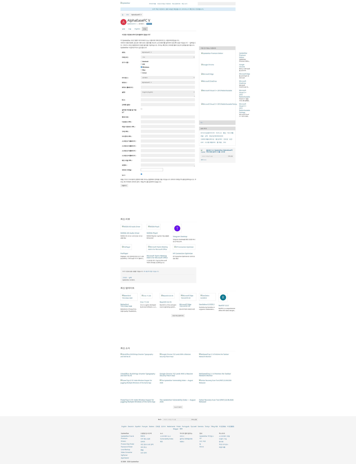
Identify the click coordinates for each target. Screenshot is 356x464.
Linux (144, 73)
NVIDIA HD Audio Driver (130, 233)
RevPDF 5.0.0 (224, 305)
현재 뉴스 (203, 160)
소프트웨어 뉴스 (165, 436)
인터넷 (226, 139)
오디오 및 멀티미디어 (208, 133)
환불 (142, 450)
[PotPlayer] (126, 247)
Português (185, 426)
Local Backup (125, 450)
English (124, 426)
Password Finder (127, 447)
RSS (161, 442)
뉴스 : (160, 419)
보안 (230, 139)
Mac (143, 70)
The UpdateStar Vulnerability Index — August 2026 (178, 401)
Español (138, 426)
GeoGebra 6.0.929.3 (206, 304)
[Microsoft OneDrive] (209, 81)
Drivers (123, 441)
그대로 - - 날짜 (127, 277)
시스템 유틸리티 (210, 142)
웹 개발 (219, 142)
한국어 (163, 426)
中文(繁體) (230, 426)
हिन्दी (181, 429)
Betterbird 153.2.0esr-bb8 (126, 305)
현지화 (221, 442)
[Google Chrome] (208, 65)
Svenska (200, 426)
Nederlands (171, 426)
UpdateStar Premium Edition (243, 55)
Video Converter (126, 452)
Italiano (151, 426)
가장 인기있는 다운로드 (164, 4)
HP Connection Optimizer (183, 253)
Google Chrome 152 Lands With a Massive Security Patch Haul (176, 375)
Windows (145, 67)
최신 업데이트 (176, 4)
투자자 (201, 447)
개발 (202, 136)
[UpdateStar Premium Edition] (212, 53)
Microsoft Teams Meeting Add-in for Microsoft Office (157, 257)
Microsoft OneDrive (242, 82)
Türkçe (207, 426)
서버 (202, 142)
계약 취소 (144, 447)
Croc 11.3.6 (144, 302)
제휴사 (182, 442)
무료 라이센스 (223, 444)
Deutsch (131, 426)
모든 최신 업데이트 (178, 315)
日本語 (158, 426)
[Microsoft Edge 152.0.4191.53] (188, 297)
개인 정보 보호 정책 (147, 444)
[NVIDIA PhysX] (153, 227)
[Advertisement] (158, 201)
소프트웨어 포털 (224, 436)
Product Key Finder (127, 444)
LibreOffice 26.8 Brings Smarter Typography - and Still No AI (138, 375)
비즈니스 (219, 133)
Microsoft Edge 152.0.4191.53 (185, 305)
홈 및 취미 (219, 139)
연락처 (143, 442)
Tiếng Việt (214, 426)
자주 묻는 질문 (145, 439)
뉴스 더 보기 (178, 407)
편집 (144, 29)
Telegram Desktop (180, 236)
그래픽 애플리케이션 (207, 139)
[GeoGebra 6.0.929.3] (207, 297)
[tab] (124, 29)
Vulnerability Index (166, 439)
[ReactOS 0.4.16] (167, 296)
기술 (129, 29)
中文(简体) (222, 426)
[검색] (233, 3)
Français (145, 426)
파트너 (182, 436)
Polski (179, 426)
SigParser (124, 455)
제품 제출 (222, 447)
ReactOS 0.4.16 (165, 302)
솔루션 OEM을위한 (186, 439)
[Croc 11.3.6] (146, 296)
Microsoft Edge (244, 74)
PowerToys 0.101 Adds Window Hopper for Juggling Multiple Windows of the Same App (138, 401)
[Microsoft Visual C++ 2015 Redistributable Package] (219, 104)
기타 (224, 142)
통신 (224, 133)
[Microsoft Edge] (207, 74)
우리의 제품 (152, 4)
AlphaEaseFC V (131, 24)
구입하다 (137, 29)
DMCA (143, 436)
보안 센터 (144, 453)
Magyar (175, 429)
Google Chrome (242, 66)
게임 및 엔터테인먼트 (216, 136)
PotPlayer (124, 253)
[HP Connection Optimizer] (184, 247)
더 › (202, 123)
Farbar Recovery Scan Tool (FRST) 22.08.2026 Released (216, 401)
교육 (206, 136)
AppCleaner (125, 458)
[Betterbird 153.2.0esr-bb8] (129, 297)
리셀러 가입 (223, 439)
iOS (143, 64)
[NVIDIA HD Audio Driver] (131, 227)
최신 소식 (184, 4)
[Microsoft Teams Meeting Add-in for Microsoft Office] (158, 248)
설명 (123, 29)
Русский (193, 426)
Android (145, 61)
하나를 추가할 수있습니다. (151, 271)
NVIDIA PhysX (152, 233)
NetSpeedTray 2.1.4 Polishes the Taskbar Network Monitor (215, 375)
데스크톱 (230, 133)
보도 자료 (202, 441)
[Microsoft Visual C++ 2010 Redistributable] (217, 90)
